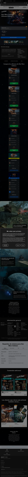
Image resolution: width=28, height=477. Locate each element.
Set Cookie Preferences (5, 245)
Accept (23, 245)
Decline (18, 245)
